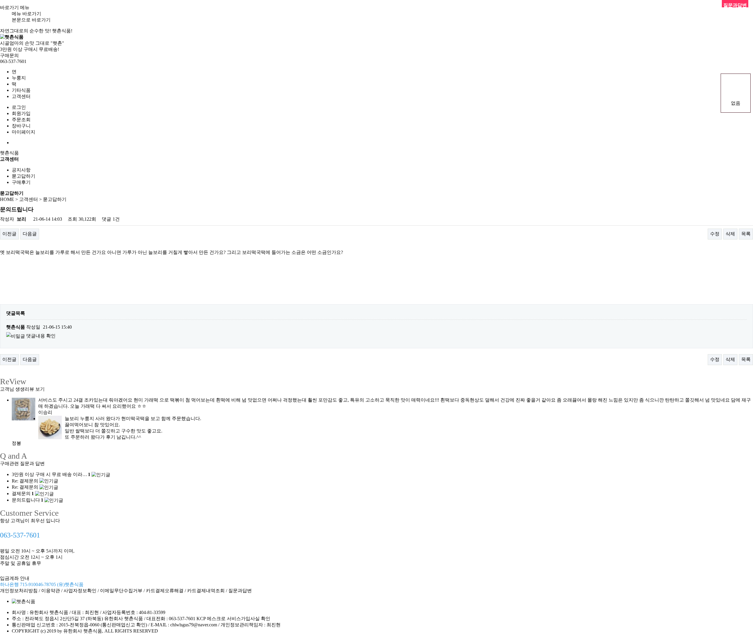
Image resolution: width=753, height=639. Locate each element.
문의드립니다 (27, 499)
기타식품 (21, 90)
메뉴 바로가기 (26, 13)
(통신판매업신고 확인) (124, 624)
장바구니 (21, 125)
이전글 (9, 233)
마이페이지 (23, 131)
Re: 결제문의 (25, 480)
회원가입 (21, 113)
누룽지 (19, 77)
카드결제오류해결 (165, 590)
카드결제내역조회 (206, 590)
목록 (746, 233)
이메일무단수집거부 (121, 590)
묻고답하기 (23, 176)
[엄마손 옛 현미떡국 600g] (50, 426)
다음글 (30, 233)
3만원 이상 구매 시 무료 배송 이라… (51, 474)
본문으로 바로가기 (31, 19)
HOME (7, 199)
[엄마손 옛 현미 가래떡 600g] (23, 408)
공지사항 (21, 169)
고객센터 (21, 96)
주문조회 (21, 119)
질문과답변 (240, 590)
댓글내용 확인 (41, 335)
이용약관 (50, 590)
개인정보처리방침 (19, 590)
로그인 (19, 107)
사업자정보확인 (80, 590)
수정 (714, 233)
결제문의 (23, 493)
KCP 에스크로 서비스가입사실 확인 (233, 618)
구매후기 (21, 182)
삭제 (730, 233)
